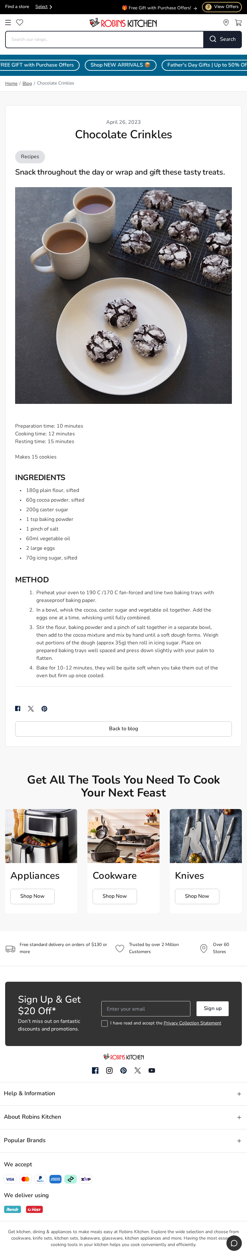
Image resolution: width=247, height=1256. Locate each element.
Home (11, 83)
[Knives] (206, 836)
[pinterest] (44, 709)
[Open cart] (238, 22)
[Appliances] (41, 836)
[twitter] (31, 709)
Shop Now (32, 896)
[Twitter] (137, 1070)
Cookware (115, 876)
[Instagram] (109, 1070)
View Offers (223, 7)
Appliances (35, 876)
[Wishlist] (19, 22)
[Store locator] (226, 22)
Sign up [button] (213, 1008)
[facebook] (17, 709)
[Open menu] (8, 22)
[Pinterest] (123, 1070)
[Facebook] (95, 1070)
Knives (190, 876)
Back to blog (123, 729)
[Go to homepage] (123, 22)
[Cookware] (123, 836)
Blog (27, 83)
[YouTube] (152, 1070)
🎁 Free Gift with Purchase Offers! (156, 7)
